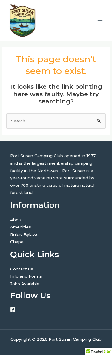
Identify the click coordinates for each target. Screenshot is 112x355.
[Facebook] (13, 309)
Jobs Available (24, 283)
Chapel (17, 241)
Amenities (20, 227)
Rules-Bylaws (24, 234)
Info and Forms (26, 276)
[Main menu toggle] (100, 20)
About (16, 219)
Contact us (21, 269)
